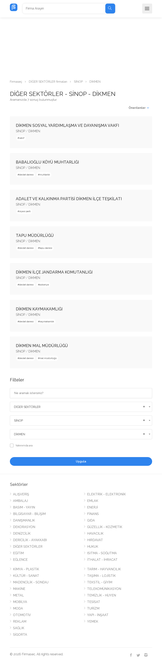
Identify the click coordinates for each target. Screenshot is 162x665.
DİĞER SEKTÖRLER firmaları (48, 81)
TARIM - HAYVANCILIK (104, 569)
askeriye (44, 284)
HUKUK (92, 546)
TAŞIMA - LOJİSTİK (101, 576)
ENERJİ (92, 507)
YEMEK (92, 621)
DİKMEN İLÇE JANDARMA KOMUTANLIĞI (54, 272)
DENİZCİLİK (22, 533)
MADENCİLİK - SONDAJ (30, 582)
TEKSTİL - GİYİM (99, 582)
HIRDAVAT (95, 540)
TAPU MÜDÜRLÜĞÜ (35, 235)
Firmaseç (16, 81)
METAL (18, 595)
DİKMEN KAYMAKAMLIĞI (39, 309)
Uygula (81, 461)
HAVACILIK (95, 533)
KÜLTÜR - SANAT (26, 576)
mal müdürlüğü (48, 358)
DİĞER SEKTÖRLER (27, 546)
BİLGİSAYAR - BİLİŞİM (29, 514)
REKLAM (19, 621)
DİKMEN (34, 131)
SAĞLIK (18, 628)
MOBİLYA (20, 602)
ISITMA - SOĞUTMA (102, 553)
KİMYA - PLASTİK (26, 569)
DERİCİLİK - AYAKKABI (30, 540)
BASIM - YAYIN (24, 507)
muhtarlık (45, 174)
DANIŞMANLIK (24, 520)
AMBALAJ (20, 501)
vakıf (21, 138)
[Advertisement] (81, 47)
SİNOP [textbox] (18, 420)
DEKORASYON (24, 527)
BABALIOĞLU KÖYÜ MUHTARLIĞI (47, 162)
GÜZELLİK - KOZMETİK (104, 527)
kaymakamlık (47, 321)
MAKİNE (19, 589)
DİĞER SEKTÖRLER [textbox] (27, 407)
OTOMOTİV (22, 615)
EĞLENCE (20, 560)
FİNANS (93, 514)
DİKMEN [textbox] (19, 434)
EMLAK (92, 501)
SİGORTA (20, 634)
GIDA (91, 520)
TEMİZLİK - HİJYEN (101, 595)
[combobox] (81, 407)
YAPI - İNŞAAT (97, 615)
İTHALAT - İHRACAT (102, 560)
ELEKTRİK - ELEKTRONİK (106, 494)
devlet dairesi (26, 174)
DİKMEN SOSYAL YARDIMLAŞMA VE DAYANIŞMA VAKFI (67, 125)
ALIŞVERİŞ (21, 494)
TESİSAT (93, 602)
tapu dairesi (46, 248)
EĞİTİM (18, 553)
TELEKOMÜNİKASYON (104, 589)
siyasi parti (25, 211)
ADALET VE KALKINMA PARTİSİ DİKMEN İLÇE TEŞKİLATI (69, 198)
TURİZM (93, 608)
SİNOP (78, 81)
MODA (18, 608)
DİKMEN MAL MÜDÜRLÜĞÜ (42, 345)
